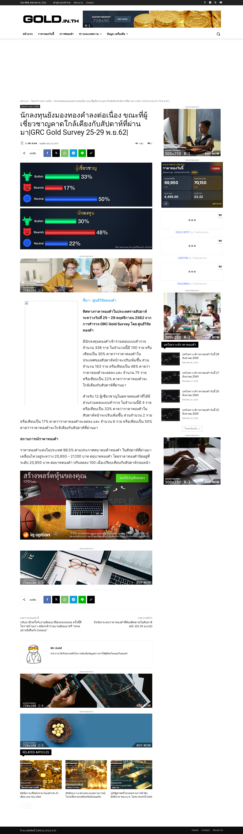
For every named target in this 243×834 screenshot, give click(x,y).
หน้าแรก (24, 101)
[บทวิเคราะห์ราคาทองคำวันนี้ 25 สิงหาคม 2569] (170, 414)
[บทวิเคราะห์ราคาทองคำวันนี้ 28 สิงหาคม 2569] (170, 359)
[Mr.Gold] (22, 143)
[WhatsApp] (65, 153)
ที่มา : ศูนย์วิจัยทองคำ (99, 300)
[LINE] (82, 153)
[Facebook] (205, 3)
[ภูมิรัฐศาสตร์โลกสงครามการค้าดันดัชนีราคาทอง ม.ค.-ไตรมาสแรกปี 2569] (131, 774)
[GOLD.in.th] (50, 19)
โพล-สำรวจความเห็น (41, 101)
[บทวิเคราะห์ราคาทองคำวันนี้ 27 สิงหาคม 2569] (170, 377)
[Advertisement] (121, 66)
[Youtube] (221, 3)
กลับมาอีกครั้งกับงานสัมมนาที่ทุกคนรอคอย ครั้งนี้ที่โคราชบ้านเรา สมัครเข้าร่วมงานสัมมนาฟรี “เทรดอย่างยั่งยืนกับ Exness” (50, 626)
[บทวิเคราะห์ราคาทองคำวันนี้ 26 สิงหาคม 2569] (170, 396)
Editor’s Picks (73, 787)
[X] (215, 3)
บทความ (115, 787)
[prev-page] (22, 806)
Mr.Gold (32, 143)
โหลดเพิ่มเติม (190, 428)
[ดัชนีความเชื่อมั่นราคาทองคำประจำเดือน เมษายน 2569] (41, 774)
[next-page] (28, 806)
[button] (218, 33)
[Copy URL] (91, 153)
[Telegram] (210, 3)
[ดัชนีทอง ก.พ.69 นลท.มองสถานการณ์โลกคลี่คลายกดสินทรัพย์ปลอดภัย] (86, 774)
